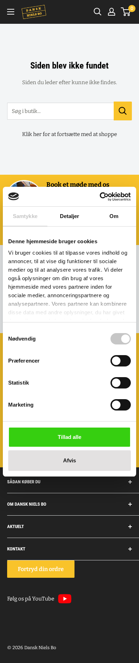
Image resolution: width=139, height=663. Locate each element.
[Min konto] (111, 12)
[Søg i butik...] (123, 111)
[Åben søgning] (98, 12)
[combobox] (60, 111)
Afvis (69, 460)
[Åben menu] (10, 12)
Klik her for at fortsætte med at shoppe (69, 134)
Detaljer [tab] (69, 216)
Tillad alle (69, 437)
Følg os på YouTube (30, 599)
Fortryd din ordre (41, 569)
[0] (126, 11)
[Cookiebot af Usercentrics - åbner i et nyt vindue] (100, 196)
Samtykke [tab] (25, 216)
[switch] (120, 360)
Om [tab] (113, 216)
